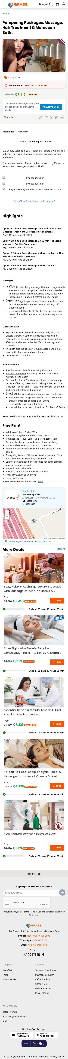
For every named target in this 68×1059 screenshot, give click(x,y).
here (40, 481)
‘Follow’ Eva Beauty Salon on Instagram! (34, 201)
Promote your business (15, 1016)
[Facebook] (34, 955)
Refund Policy (42, 979)
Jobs (5, 1020)
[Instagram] (25, 955)
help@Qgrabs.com (38, 944)
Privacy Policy (42, 992)
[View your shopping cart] (57, 4)
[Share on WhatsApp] (41, 118)
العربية (45, 4)
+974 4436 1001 (40, 940)
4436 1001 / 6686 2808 (38, 935)
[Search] (51, 4)
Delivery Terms (43, 988)
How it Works (9, 979)
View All (61, 548)
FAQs (5, 974)
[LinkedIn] (39, 955)
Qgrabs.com (18, 1056)
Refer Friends (10, 1011)
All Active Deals (51, 106)
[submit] (62, 892)
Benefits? (7, 970)
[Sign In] (63, 4)
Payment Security (44, 974)
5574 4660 (30, 504)
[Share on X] (51, 117)
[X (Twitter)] (29, 954)
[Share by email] (62, 118)
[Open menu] (4, 4)
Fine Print (23, 131)
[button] (34, 521)
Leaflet (45, 538)
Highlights (8, 131)
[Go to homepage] (18, 4)
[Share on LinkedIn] (56, 118)
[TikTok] (43, 954)
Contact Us (41, 983)
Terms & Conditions (45, 970)
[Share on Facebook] (46, 118)
